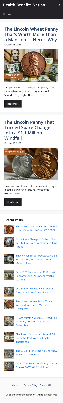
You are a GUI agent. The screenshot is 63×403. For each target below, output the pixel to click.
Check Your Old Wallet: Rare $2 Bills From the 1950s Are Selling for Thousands (36, 338)
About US (17, 385)
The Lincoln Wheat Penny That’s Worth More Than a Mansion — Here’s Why (34, 305)
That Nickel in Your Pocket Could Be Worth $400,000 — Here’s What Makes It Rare (36, 259)
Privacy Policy (31, 385)
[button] (59, 5)
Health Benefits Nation (24, 4)
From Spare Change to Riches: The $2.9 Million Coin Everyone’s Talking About (36, 242)
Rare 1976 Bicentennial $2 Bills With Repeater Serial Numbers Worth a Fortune (36, 275)
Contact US (45, 385)
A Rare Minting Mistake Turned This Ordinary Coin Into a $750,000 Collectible (36, 321)
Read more (13, 103)
